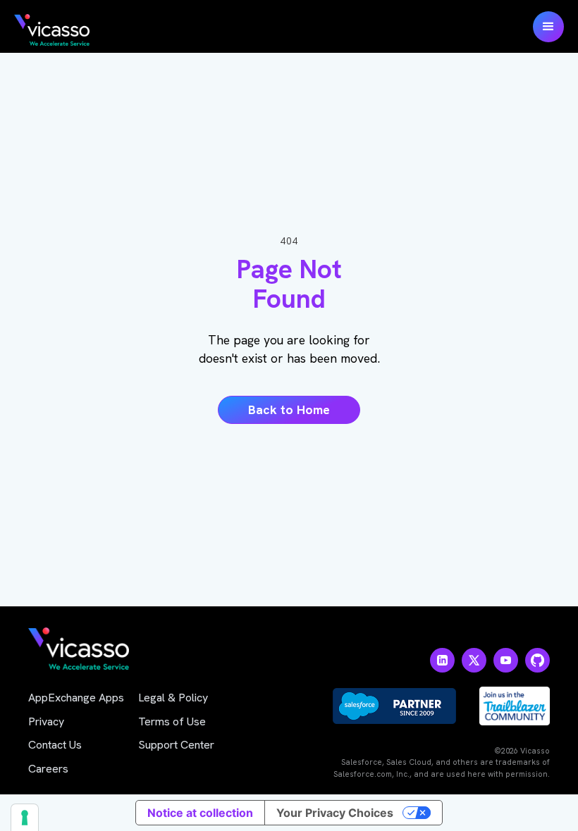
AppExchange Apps (76, 697)
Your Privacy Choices (334, 813)
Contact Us (55, 744)
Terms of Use (172, 721)
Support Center (176, 744)
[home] (52, 30)
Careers (48, 768)
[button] (548, 26)
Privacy (46, 721)
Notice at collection (200, 813)
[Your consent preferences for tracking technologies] (24, 817)
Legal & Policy (173, 697)
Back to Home (289, 409)
